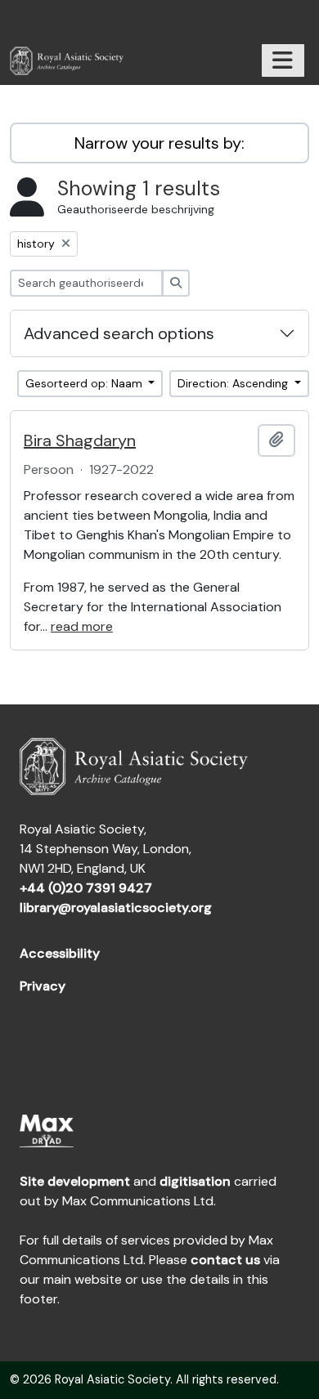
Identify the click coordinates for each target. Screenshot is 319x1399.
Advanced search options (119, 333)
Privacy (42, 985)
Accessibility (60, 953)
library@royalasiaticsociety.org (116, 907)
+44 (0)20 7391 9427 (86, 887)
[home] (73, 61)
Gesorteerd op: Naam (85, 383)
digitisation (195, 1181)
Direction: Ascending (234, 383)
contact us (225, 1259)
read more (82, 626)
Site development (75, 1181)
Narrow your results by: (159, 143)
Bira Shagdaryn (80, 440)
